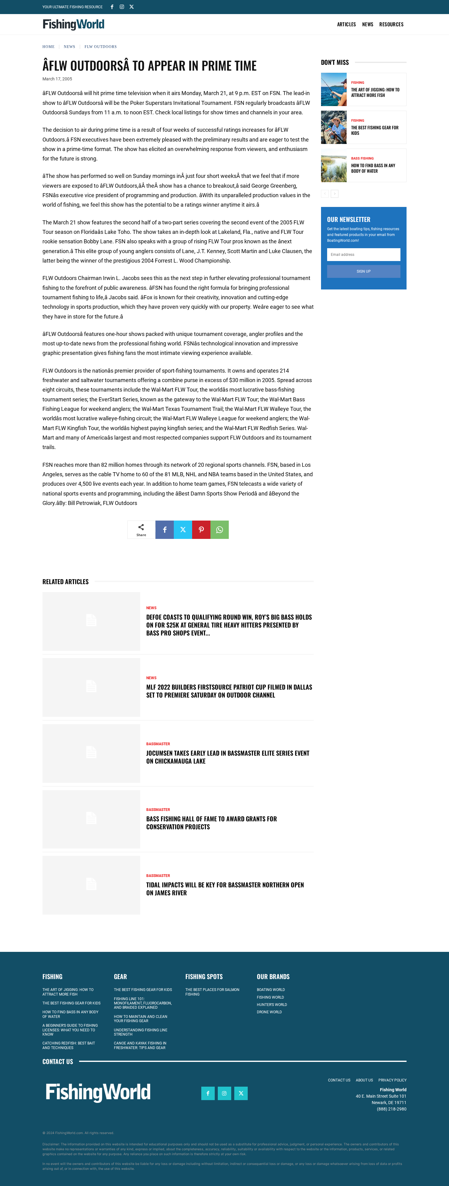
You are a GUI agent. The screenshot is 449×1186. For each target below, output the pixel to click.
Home (48, 47)
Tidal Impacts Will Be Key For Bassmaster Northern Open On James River (225, 888)
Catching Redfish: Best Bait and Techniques (68, 1045)
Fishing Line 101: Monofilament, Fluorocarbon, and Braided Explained (143, 1003)
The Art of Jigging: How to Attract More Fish (375, 92)
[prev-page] (325, 194)
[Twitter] (132, 6)
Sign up (364, 271)
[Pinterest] (201, 530)
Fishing (357, 82)
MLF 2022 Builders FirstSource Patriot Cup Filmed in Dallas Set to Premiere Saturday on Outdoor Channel (229, 690)
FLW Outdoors (101, 47)
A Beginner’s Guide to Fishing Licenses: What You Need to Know (70, 1030)
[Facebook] (112, 6)
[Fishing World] (75, 25)
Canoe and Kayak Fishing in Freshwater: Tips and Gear (140, 1045)
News (69, 47)
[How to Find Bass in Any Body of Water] (334, 165)
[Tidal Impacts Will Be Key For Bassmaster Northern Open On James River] (91, 885)
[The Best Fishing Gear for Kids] (334, 127)
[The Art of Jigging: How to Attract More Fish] (334, 89)
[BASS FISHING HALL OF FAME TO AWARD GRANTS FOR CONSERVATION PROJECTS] (91, 819)
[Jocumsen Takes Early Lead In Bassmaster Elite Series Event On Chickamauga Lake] (91, 753)
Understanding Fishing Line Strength (140, 1032)
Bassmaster (158, 744)
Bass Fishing (362, 158)
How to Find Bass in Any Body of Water (373, 168)
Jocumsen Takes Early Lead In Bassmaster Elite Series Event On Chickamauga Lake (227, 756)
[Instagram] (122, 6)
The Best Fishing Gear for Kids (375, 130)
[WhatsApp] (219, 530)
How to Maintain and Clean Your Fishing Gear (140, 1019)
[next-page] (334, 194)
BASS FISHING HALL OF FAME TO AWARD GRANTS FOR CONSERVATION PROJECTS (211, 822)
